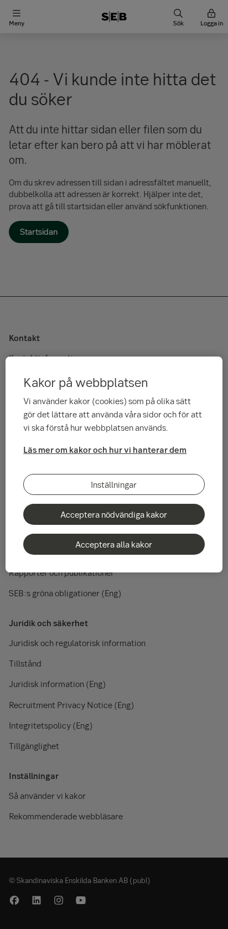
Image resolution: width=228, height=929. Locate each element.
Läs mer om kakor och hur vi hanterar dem (104, 449)
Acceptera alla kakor (113, 544)
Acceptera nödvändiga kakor (113, 514)
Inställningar (114, 484)
